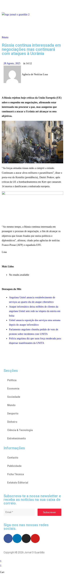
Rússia (5, 37)
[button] (32, 5)
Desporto (12, 413)
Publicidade (14, 465)
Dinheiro (12, 421)
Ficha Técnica (15, 474)
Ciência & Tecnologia (20, 430)
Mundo (11, 405)
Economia (13, 388)
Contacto (12, 457)
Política (11, 380)
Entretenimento (16, 438)
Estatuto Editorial (17, 482)
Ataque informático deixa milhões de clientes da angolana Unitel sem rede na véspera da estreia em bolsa (34, 311)
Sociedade (13, 396)
